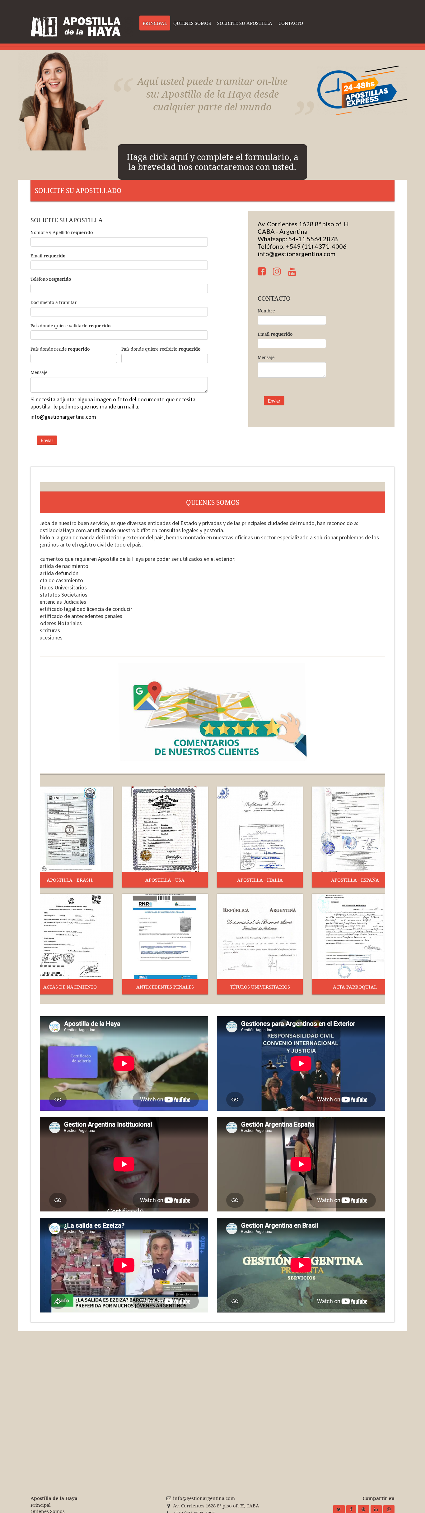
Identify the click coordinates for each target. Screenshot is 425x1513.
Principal (40, 1505)
